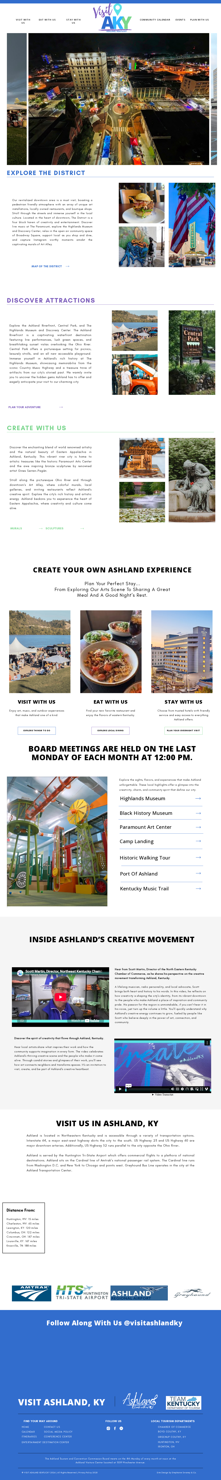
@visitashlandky (153, 1322)
